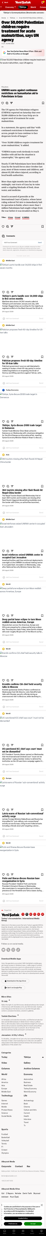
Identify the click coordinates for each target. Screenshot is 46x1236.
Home (3, 18)
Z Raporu (10, 1194)
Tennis (4, 1144)
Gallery (27, 1063)
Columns (5, 1068)
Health (26, 1116)
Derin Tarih (27, 1194)
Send (40, 242)
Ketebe (18, 1194)
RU (39, 914)
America (4, 1082)
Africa (3, 1079)
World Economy (30, 1092)
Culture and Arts (30, 1110)
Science (4, 1113)
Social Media (6, 1116)
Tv (25, 1125)
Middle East (6, 1092)
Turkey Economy (30, 1089)
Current (27, 1113)
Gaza (11, 217)
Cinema (27, 1107)
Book (26, 1104)
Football (4, 1134)
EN (27, 914)
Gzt (3, 1194)
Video (4, 1063)
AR (31, 914)
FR (35, 914)
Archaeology (29, 1101)
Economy (28, 1074)
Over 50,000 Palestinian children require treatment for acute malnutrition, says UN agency (32, 18)
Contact (19, 1166)
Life (25, 1095)
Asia (3, 1085)
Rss (28, 1166)
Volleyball (5, 1141)
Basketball (5, 1137)
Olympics (5, 1153)
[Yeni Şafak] (23, 2)
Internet (4, 1104)
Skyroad (36, 1194)
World (4, 1074)
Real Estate (28, 1085)
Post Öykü (14, 1197)
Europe (4, 1089)
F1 (2, 1147)
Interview (27, 1119)
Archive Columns (32, 1068)
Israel (18, 217)
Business (27, 1082)
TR (23, 914)
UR (43, 914)
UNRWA (26, 217)
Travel (26, 1122)
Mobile (4, 1107)
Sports (4, 1129)
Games (4, 1101)
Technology (7, 1095)
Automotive (28, 1079)
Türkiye (12, 18)
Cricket (4, 1150)
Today (4, 1057)
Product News (7, 1110)
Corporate (6, 1166)
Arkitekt (5, 1197)
